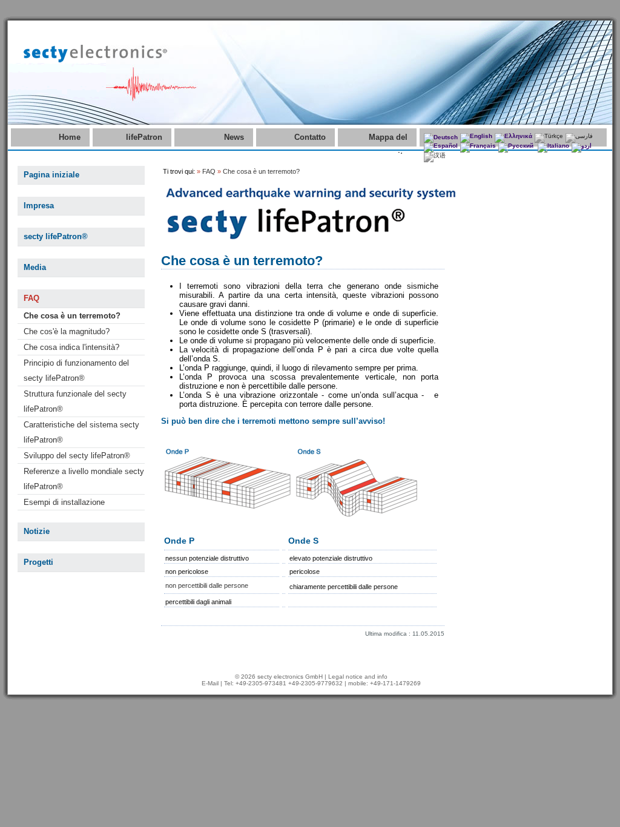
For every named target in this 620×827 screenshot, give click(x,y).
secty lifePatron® (56, 236)
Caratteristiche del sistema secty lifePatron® (81, 432)
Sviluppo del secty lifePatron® (77, 455)
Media (35, 267)
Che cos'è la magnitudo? (67, 331)
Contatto (310, 137)
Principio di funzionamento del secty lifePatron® (76, 370)
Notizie (37, 531)
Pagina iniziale (51, 174)
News (234, 137)
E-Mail (210, 683)
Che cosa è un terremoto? (72, 315)
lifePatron (144, 137)
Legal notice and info (358, 676)
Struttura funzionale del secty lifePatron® (75, 401)
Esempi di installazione (64, 502)
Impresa (39, 205)
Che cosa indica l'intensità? (71, 347)
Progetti (38, 562)
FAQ (31, 298)
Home (70, 137)
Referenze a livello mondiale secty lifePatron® (84, 479)
